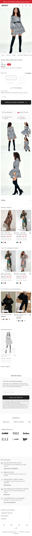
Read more (7, 494)
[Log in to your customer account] (22, 5)
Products (8, 55)
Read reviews (7, 485)
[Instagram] (19, 525)
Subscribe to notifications (11, 468)
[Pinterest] (11, 525)
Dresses (14, 55)
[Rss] (27, 525)
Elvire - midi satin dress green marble (21, 233)
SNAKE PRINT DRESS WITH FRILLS (6, 355)
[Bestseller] (8, 302)
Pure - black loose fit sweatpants (21, 315)
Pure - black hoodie (6, 314)
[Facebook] (4, 525)
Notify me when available (15, 102)
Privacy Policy (24, 406)
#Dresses (6, 422)
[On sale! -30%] (8, 342)
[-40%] (23, 220)
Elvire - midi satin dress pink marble (21, 274)
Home (2, 55)
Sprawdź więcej (16, 376)
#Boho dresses (19, 422)
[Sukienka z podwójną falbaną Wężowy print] (26, 129)
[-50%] (8, 220)
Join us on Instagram (10, 502)
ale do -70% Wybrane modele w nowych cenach (16, 2)
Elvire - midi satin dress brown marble (6, 233)
